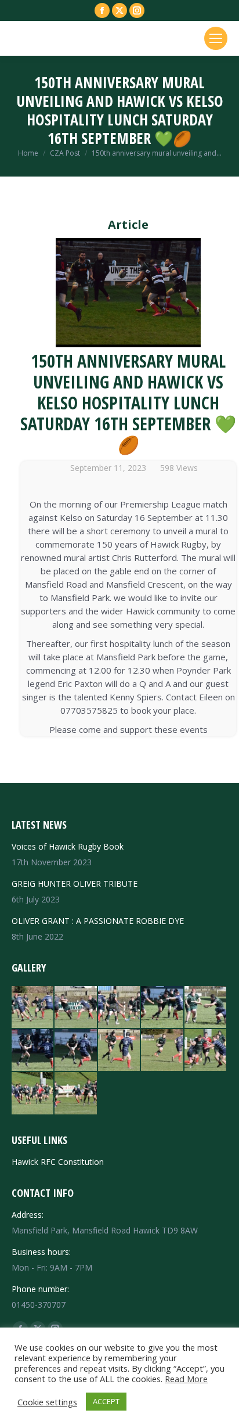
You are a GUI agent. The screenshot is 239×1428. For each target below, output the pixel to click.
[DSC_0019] (76, 1050)
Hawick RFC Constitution (58, 1161)
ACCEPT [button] (106, 1401)
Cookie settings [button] (47, 1402)
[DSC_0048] (76, 1007)
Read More (186, 1378)
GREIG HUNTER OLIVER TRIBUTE (74, 883)
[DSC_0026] (205, 1007)
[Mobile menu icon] (215, 38)
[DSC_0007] (76, 1093)
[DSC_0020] (33, 1050)
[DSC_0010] (205, 1050)
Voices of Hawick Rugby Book (68, 846)
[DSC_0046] (119, 1007)
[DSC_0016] (119, 1050)
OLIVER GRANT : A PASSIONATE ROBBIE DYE (98, 920)
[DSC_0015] (162, 1050)
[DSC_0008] (33, 1093)
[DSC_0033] (162, 1007)
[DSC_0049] (33, 1007)
